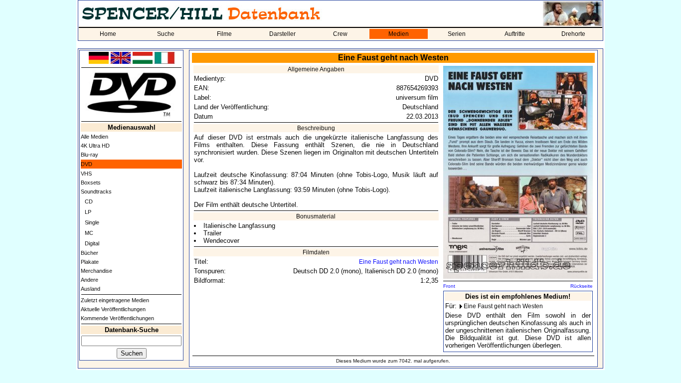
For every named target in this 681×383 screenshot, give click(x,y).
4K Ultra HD (95, 146)
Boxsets (91, 183)
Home (108, 33)
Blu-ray (89, 155)
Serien (457, 33)
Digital (92, 243)
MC (89, 233)
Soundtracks (96, 191)
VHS (86, 174)
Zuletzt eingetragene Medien (115, 300)
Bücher (89, 253)
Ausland (90, 289)
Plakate (90, 262)
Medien (398, 33)
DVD (86, 164)
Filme (224, 33)
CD (89, 201)
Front (449, 286)
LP (88, 212)
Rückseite (581, 286)
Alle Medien (94, 137)
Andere (89, 280)
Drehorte (573, 33)
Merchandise (96, 271)
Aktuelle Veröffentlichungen (113, 309)
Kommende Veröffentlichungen (117, 318)
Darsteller (282, 33)
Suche (165, 33)
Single (92, 222)
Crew (340, 33)
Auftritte (515, 33)
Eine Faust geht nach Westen (398, 261)
